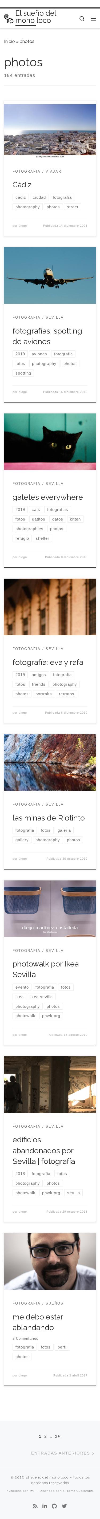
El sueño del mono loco (47, 1477)
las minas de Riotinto (49, 817)
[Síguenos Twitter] (64, 1506)
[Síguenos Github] (54, 1506)
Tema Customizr (80, 1491)
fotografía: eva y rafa (48, 662)
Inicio (9, 41)
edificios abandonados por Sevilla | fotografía (44, 1150)
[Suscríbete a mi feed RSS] (35, 1506)
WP (32, 1491)
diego (23, 225)
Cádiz (22, 184)
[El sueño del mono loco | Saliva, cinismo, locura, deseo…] (9, 18)
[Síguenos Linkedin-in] (44, 1506)
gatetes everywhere (48, 497)
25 (58, 1436)
